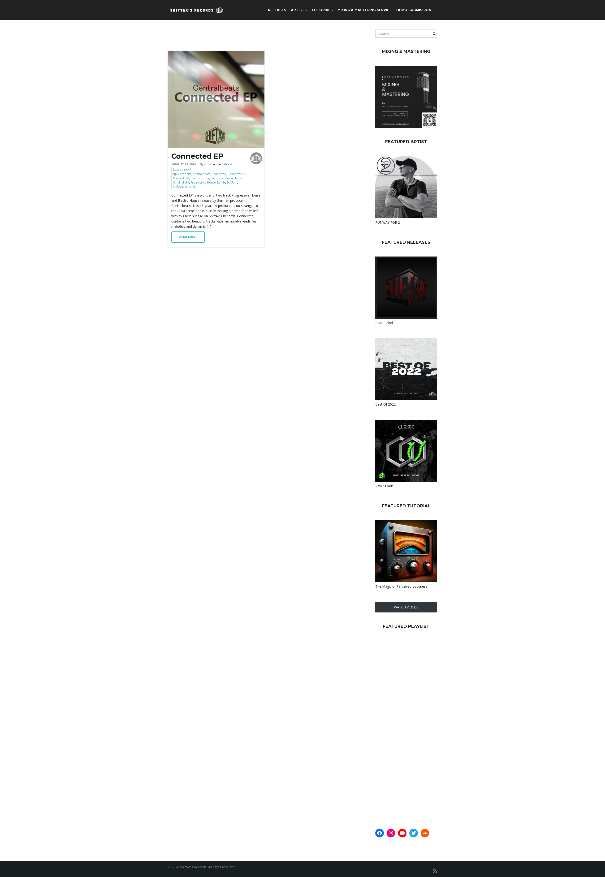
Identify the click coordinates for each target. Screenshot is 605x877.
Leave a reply (182, 169)
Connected (219, 174)
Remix (221, 182)
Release (227, 164)
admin (208, 164)
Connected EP (197, 156)
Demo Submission (413, 10)
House (229, 178)
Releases (277, 10)
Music (239, 178)
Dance (177, 178)
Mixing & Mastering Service (364, 10)
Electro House (199, 178)
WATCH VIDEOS (406, 607)
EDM (186, 178)
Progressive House (203, 182)
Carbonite (184, 174)
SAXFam (232, 182)
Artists (299, 10)
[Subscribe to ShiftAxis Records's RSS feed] (435, 871)
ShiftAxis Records (184, 187)
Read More (188, 237)
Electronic (217, 178)
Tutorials (322, 10)
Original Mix (181, 182)
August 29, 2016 (184, 164)
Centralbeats (201, 174)
